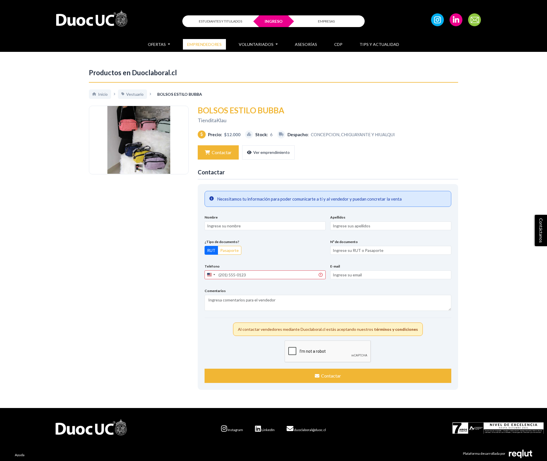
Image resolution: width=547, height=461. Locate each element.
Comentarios (215, 291)
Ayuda (20, 455)
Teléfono (212, 266)
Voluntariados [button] (256, 44)
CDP (338, 44)
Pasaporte (229, 250)
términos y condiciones (396, 329)
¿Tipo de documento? (222, 242)
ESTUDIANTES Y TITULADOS (220, 21)
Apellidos (337, 217)
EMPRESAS (326, 21)
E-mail (335, 266)
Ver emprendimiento (271, 152)
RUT (211, 250)
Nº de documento (344, 242)
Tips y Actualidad (379, 44)
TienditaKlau (212, 120)
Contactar (222, 152)
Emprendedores (204, 44)
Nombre (211, 217)
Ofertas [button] (157, 44)
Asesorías (306, 44)
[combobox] (211, 275)
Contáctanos (541, 230)
